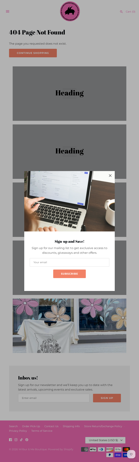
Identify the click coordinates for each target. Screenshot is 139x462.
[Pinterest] (76, 283)
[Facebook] (60, 283)
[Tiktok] (71, 283)
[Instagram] (65, 283)
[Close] (110, 176)
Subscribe (69, 273)
